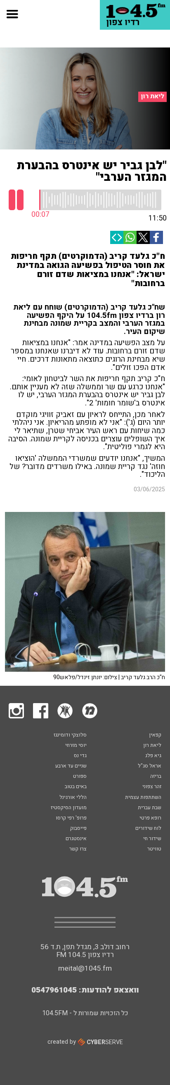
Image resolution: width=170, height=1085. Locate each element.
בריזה (155, 776)
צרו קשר (78, 849)
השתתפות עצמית (143, 798)
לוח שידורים (148, 829)
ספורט (80, 776)
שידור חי (152, 839)
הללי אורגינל (73, 798)
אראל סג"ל (149, 766)
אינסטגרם (76, 839)
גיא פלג (153, 756)
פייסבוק (78, 829)
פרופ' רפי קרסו (71, 818)
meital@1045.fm (85, 968)
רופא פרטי (150, 818)
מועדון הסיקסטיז (69, 808)
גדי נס (80, 756)
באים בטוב (76, 787)
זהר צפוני (151, 787)
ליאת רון (152, 96)
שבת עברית (149, 808)
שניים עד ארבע (71, 766)
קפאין (155, 735)
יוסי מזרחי (76, 746)
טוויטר (154, 849)
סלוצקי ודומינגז (70, 735)
